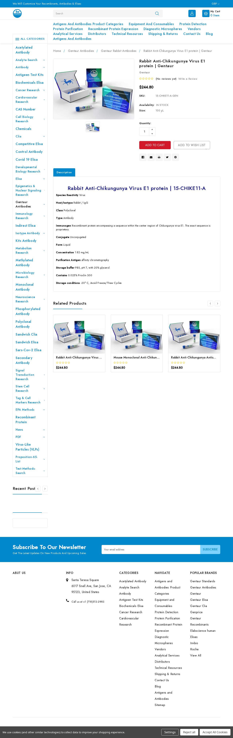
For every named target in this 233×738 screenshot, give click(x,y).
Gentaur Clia (198, 606)
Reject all (189, 732)
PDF (18, 437)
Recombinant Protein (26, 419)
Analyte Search (26, 60)
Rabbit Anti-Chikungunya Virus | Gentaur (84, 357)
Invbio (194, 643)
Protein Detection (193, 24)
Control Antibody (29, 151)
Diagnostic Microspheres (163, 29)
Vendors (194, 29)
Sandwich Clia (26, 334)
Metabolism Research (24, 250)
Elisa (19, 179)
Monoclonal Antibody (25, 287)
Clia (18, 136)
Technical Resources (127, 33)
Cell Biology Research (24, 119)
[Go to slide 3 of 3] (37, 488)
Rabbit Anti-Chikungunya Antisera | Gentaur (201, 357)
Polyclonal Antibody (23, 324)
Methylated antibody (24, 262)
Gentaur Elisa (199, 600)
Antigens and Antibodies (72, 38)
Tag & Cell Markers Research (28, 400)
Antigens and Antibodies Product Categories (88, 24)
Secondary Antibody (24, 360)
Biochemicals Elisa (30, 82)
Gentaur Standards (202, 581)
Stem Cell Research (22, 388)
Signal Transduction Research (25, 374)
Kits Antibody (26, 240)
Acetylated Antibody (24, 50)
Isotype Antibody (28, 233)
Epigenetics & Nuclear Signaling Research (28, 190)
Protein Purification (68, 29)
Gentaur (195, 594)
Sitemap (160, 705)
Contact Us (191, 33)
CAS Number (26, 109)
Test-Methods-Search (26, 471)
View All (195, 655)
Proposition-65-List (27, 459)
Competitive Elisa (29, 144)
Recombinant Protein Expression (113, 29)
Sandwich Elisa (27, 342)
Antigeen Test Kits (30, 74)
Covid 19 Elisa (27, 159)
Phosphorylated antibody (28, 311)
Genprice (196, 612)
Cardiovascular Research (26, 99)
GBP (215, 3)
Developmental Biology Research (28, 169)
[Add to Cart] (74, 338)
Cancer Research (28, 90)
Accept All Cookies (215, 732)
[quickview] (84, 338)
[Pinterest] (175, 157)
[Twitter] (167, 157)
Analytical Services (67, 33)
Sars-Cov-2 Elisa (29, 350)
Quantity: (145, 123)
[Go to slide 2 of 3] (45, 488)
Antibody (22, 67)
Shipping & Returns (163, 33)
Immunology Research (24, 216)
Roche (194, 649)
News (19, 430)
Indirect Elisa (25, 225)
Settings (170, 732)
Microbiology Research (25, 275)
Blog (209, 33)
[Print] (159, 157)
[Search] (157, 13)
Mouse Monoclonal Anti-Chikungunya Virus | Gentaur (150, 357)
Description (64, 172)
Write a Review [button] (187, 79)
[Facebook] (143, 157)
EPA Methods (25, 410)
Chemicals (23, 128)
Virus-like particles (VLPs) (27, 447)
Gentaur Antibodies (23, 204)
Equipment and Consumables (151, 24)
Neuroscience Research (25, 299)
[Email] (151, 157)
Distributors (97, 33)
